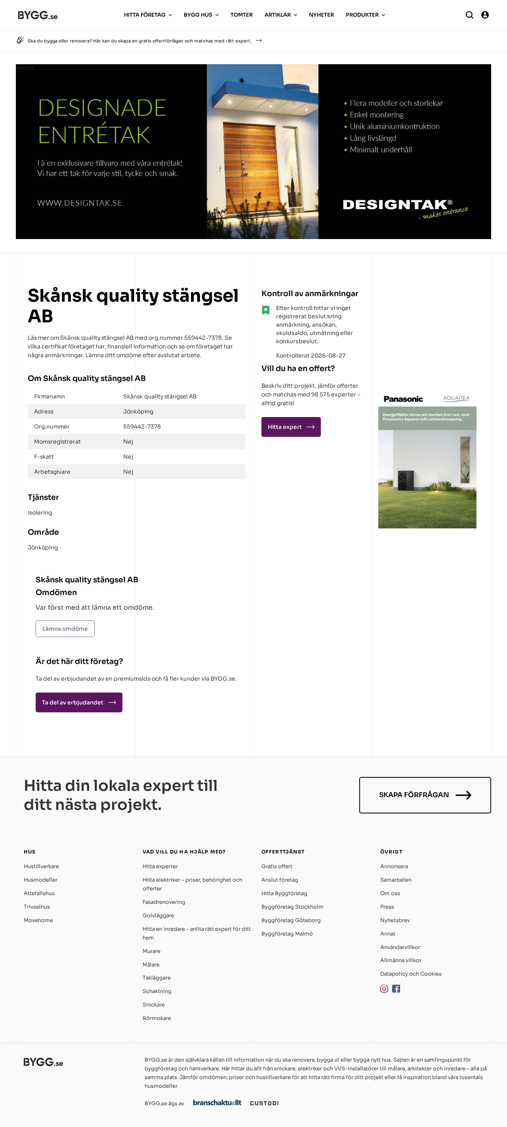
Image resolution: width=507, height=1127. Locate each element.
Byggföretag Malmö (287, 933)
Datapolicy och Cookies (411, 973)
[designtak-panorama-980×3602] (253, 237)
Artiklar (278, 14)
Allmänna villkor (400, 960)
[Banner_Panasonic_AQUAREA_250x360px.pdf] (427, 526)
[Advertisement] (427, 334)
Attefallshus (39, 893)
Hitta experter (160, 866)
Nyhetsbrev (395, 920)
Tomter (242, 14)
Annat (387, 933)
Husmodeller (40, 879)
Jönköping (43, 547)
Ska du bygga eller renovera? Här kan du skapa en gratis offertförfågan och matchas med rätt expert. (140, 41)
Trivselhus (37, 906)
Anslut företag (279, 879)
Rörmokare (157, 1018)
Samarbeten (396, 879)
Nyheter (321, 14)
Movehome (38, 920)
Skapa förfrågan (414, 795)
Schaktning (157, 991)
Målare (151, 964)
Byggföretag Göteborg (291, 920)
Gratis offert (276, 866)
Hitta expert (285, 427)
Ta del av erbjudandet (72, 702)
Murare (151, 951)
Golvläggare (158, 915)
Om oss (390, 893)
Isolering (40, 512)
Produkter (362, 14)
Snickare (154, 1004)
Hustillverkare (41, 866)
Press (387, 906)
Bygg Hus (198, 14)
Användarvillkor (400, 947)
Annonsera (394, 866)
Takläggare (157, 977)
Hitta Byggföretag (284, 893)
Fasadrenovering (164, 902)
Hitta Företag (145, 14)
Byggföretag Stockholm (292, 906)
